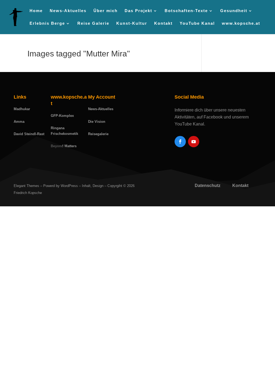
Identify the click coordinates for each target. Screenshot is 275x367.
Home (36, 11)
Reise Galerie (93, 23)
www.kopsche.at (241, 23)
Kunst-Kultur (131, 23)
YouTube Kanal (197, 23)
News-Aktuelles (68, 11)
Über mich (105, 11)
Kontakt (163, 23)
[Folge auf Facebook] (180, 141)
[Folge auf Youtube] (193, 141)
